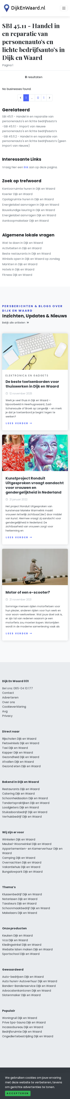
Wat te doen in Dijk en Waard (22, 243)
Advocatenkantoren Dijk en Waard (26, 991)
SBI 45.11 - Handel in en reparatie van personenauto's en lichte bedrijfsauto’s (29, 118)
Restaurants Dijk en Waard (20, 789)
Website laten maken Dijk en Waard (27, 949)
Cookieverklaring (14, 707)
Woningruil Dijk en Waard (19, 1018)
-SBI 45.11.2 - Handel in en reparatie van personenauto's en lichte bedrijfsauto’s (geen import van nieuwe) (34, 141)
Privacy (7, 716)
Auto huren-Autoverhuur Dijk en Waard (29, 981)
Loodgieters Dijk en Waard (20, 807)
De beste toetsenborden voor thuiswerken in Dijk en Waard (32, 384)
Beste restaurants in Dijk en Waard (26, 254)
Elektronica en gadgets (27, 375)
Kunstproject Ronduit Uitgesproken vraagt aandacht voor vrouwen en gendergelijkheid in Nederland (35, 485)
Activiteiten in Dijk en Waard (21, 248)
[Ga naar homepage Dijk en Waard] (23, 8)
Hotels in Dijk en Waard (18, 269)
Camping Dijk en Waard (18, 858)
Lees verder (17, 423)
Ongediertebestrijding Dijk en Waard (27, 1036)
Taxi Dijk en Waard (15, 748)
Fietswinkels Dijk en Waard (20, 743)
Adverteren (10, 697)
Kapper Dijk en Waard (17, 752)
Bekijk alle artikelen (13, 322)
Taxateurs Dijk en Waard (19, 903)
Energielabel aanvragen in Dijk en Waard (30, 205)
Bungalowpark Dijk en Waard (22, 872)
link (26, 167)
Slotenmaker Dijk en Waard (21, 995)
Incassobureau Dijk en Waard (22, 1027)
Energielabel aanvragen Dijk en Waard (29, 215)
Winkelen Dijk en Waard (18, 839)
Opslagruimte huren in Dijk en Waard (28, 199)
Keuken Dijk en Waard (17, 935)
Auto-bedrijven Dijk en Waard (23, 977)
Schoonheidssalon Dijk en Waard (25, 798)
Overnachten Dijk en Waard (21, 862)
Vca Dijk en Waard (15, 940)
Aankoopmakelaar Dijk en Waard (25, 221)
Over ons (8, 702)
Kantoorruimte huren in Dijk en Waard (28, 189)
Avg (5, 711)
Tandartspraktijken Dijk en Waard (25, 803)
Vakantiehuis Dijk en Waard (21, 867)
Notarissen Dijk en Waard (19, 899)
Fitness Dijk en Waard (17, 275)
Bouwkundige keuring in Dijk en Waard (28, 210)
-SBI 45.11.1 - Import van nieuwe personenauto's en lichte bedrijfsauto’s (29, 128)
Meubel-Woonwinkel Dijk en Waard (26, 844)
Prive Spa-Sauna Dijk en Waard (24, 1022)
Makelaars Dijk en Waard (19, 913)
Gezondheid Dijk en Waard (20, 757)
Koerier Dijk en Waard (17, 194)
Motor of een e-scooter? (28, 592)
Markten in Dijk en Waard (19, 264)
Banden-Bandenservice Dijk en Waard (29, 986)
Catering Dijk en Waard (18, 794)
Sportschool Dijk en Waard (20, 954)
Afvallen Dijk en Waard (18, 762)
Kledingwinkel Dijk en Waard (21, 945)
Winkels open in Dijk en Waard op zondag (31, 259)
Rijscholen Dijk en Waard (19, 739)
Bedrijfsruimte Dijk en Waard (22, 1032)
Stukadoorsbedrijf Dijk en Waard (24, 812)
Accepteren (18, 1093)
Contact (8, 693)
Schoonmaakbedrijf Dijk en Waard (26, 908)
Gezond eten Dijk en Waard (21, 766)
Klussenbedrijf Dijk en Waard (22, 894)
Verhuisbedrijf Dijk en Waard (22, 817)
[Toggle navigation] (64, 8)
